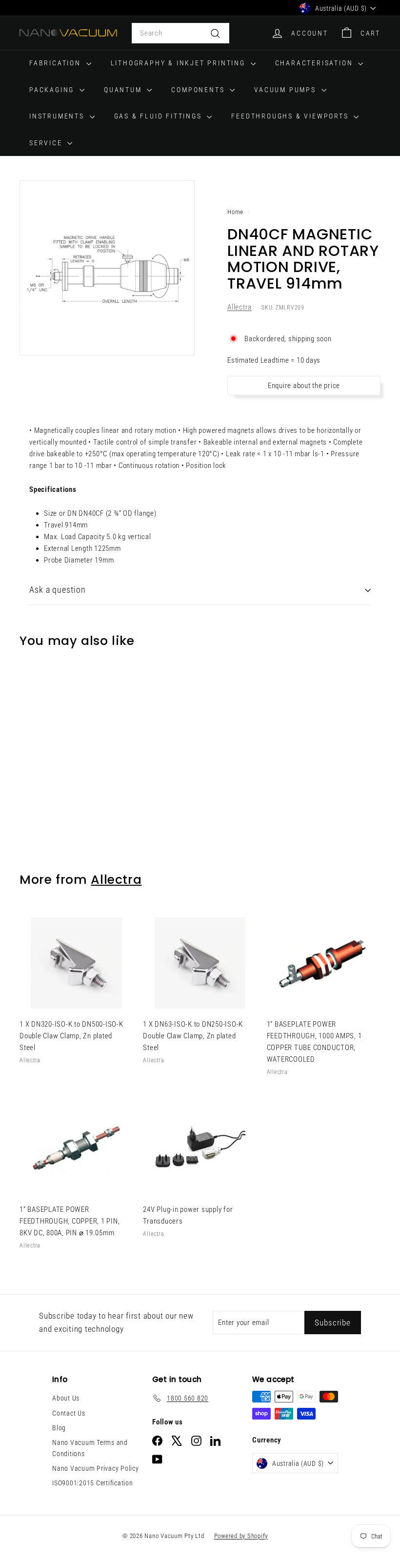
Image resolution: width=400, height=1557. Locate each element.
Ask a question (57, 589)
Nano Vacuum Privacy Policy (95, 1468)
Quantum (124, 90)
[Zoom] (107, 268)
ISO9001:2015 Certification (92, 1483)
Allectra (239, 307)
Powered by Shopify (241, 1535)
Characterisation (315, 63)
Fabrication (56, 63)
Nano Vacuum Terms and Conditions (90, 1448)
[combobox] (180, 33)
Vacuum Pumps (286, 90)
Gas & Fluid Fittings (159, 116)
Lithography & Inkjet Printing (179, 63)
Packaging (53, 90)
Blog (59, 1428)
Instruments (58, 116)
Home (235, 211)
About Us (66, 1398)
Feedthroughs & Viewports (291, 116)
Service (47, 143)
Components (199, 90)
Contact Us (68, 1413)
